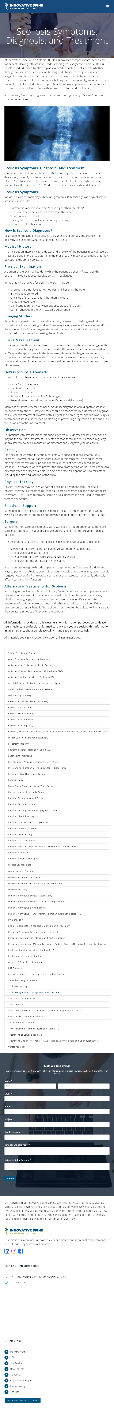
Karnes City (40, 1206)
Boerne (101, 1206)
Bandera (67, 1214)
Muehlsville (45, 1210)
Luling (77, 1214)
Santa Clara (93, 1210)
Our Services (16, 1363)
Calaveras (97, 1202)
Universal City (87, 1206)
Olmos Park (54, 1214)
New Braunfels (81, 1202)
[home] (25, 1230)
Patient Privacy (17, 1386)
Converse (72, 1206)
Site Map (14, 1392)
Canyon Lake (28, 1218)
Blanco (15, 1218)
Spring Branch (36, 1214)
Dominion (59, 1210)
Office (13, 1357)
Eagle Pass (69, 1218)
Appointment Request (21, 1380)
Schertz (9, 1206)
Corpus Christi (56, 1206)
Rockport (87, 1214)
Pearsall (99, 1214)
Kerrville (42, 1218)
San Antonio (63, 1202)
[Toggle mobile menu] (108, 6)
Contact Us (16, 1374)
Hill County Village (26, 1210)
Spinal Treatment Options (23, 653)
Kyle (6, 1218)
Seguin (28, 1206)
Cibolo (19, 1206)
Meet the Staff (17, 1351)
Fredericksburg (76, 1210)
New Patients (17, 1369)
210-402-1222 (17, 1282)
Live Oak (9, 1210)
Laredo (52, 1218)
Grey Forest (20, 1214)
